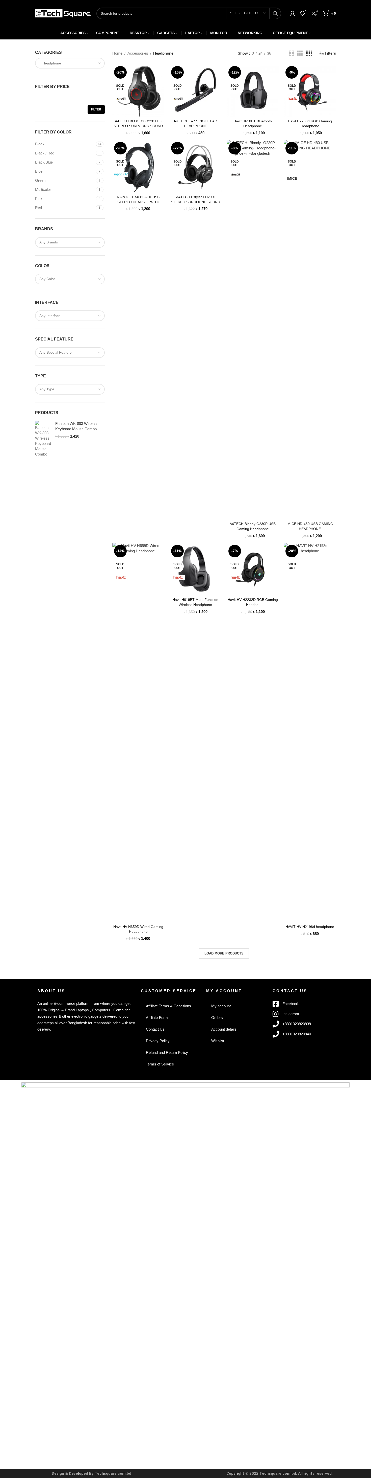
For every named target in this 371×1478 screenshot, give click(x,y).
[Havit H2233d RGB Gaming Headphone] (310, 90)
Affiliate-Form (157, 1017)
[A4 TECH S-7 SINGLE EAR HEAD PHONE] (195, 90)
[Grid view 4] (309, 53)
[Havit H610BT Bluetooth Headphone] (253, 90)
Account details (223, 1029)
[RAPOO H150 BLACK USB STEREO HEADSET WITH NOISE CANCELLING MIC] (138, 166)
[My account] (292, 13)
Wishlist (217, 1041)
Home (117, 53)
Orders (217, 1017)
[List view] (282, 53)
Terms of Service (160, 1064)
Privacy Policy (158, 1041)
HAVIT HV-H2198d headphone (309, 927)
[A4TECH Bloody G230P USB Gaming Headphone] (253, 329)
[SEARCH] (275, 13)
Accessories (137, 53)
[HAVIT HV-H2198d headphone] (310, 732)
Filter (96, 109)
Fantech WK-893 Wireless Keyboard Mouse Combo (76, 426)
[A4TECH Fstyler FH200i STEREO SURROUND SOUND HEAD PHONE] (195, 166)
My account (221, 1006)
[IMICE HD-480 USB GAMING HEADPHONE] (310, 329)
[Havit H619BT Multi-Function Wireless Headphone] (195, 569)
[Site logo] (63, 13)
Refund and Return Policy (167, 1052)
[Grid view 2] (291, 53)
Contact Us (155, 1029)
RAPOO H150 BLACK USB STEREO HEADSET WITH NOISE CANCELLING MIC (138, 202)
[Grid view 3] (299, 53)
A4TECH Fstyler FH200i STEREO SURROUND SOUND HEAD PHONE (195, 202)
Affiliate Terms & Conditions (168, 1006)
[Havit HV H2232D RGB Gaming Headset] (253, 569)
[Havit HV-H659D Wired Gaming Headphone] (138, 732)
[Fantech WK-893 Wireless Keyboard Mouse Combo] (43, 439)
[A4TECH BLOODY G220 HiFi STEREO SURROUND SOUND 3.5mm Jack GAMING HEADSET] (138, 90)
